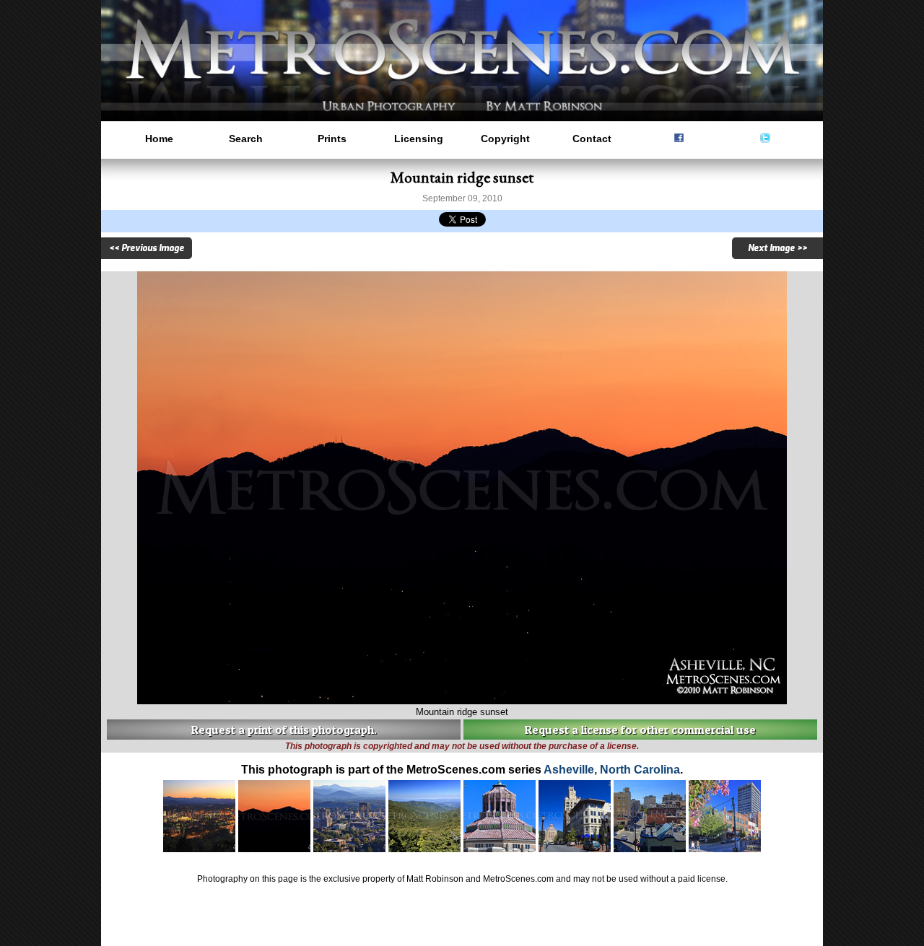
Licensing (418, 138)
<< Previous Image (146, 248)
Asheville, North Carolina (612, 769)
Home (159, 138)
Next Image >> (777, 248)
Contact (591, 138)
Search (246, 138)
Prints (332, 138)
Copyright (505, 138)
